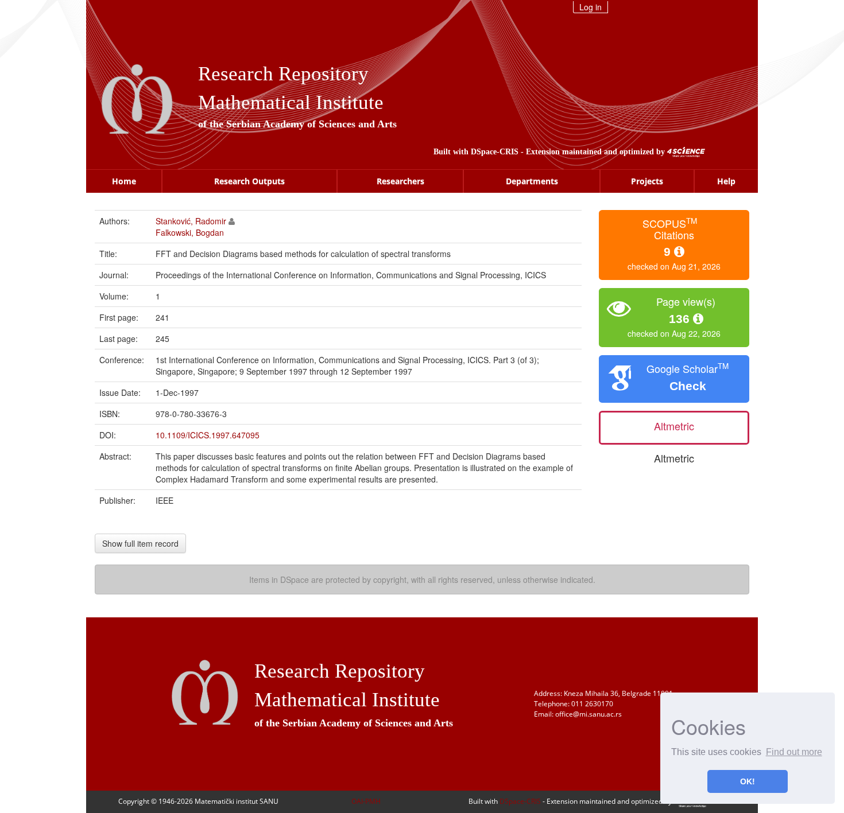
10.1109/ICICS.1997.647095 (208, 435)
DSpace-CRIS (494, 151)
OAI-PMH (366, 801)
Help (726, 181)
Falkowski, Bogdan (190, 232)
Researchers (400, 181)
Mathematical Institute (291, 102)
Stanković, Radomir (191, 221)
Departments (532, 181)
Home (124, 181)
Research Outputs (249, 181)
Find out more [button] (794, 752)
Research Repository (283, 74)
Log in (590, 7)
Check (687, 385)
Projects (647, 181)
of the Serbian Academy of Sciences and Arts (297, 124)
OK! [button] (747, 781)
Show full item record (140, 543)
